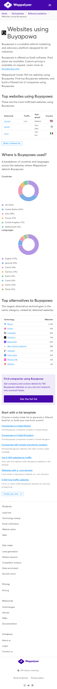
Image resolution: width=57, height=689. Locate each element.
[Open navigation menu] (49, 5)
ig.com (7, 127)
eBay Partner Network (16, 346)
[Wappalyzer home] (18, 5)
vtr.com (7, 121)
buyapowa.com (10, 68)
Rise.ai (10, 324)
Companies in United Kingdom (18, 435)
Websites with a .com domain (17, 470)
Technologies (17, 13)
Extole (10, 328)
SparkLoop (12, 342)
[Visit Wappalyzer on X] (28, 685)
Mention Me (12, 360)
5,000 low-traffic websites (15, 479)
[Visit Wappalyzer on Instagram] (25, 685)
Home (4, 13)
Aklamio (10, 364)
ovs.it (6, 134)
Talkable (11, 351)
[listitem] (28, 513)
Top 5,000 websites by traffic (17, 457)
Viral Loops (12, 355)
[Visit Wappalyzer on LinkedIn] (32, 685)
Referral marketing (37, 13)
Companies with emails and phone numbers (24, 444)
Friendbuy (11, 333)
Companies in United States (16, 426)
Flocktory (11, 337)
